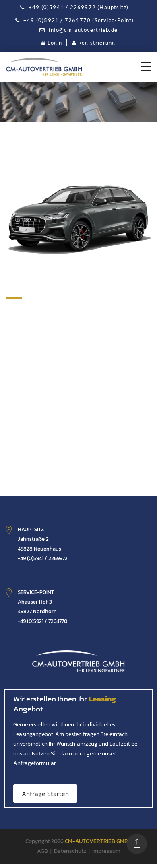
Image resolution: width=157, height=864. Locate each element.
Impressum (106, 851)
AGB (42, 851)
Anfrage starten (45, 793)
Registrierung (97, 42)
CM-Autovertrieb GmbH (98, 841)
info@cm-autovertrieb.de (82, 30)
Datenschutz (70, 851)
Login (55, 42)
